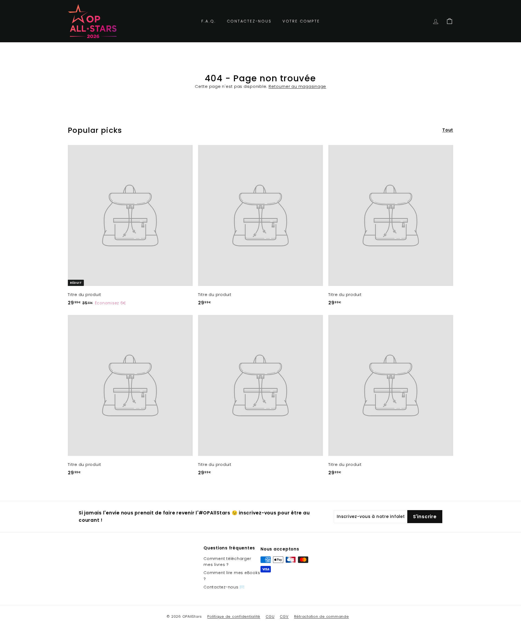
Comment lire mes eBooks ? (232, 575)
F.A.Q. (208, 21)
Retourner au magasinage (297, 86)
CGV (284, 616)
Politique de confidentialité (233, 616)
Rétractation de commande (321, 616)
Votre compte (301, 21)
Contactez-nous (249, 21)
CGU (270, 616)
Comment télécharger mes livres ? (227, 561)
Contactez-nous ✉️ (224, 587)
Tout (447, 130)
